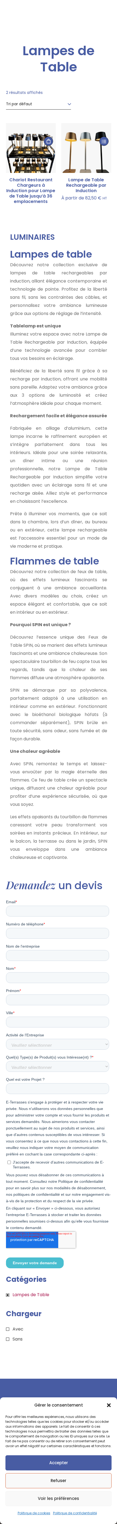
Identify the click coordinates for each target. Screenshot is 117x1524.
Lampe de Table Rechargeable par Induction (86, 185)
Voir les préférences (58, 1498)
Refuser (58, 1480)
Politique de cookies (34, 1513)
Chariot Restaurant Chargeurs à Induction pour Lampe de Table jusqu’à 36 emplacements (30, 190)
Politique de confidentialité (75, 1513)
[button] (109, 1405)
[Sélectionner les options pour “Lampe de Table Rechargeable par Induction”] (104, 141)
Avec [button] (18, 1329)
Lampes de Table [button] (31, 1295)
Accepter (58, 1463)
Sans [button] (18, 1339)
